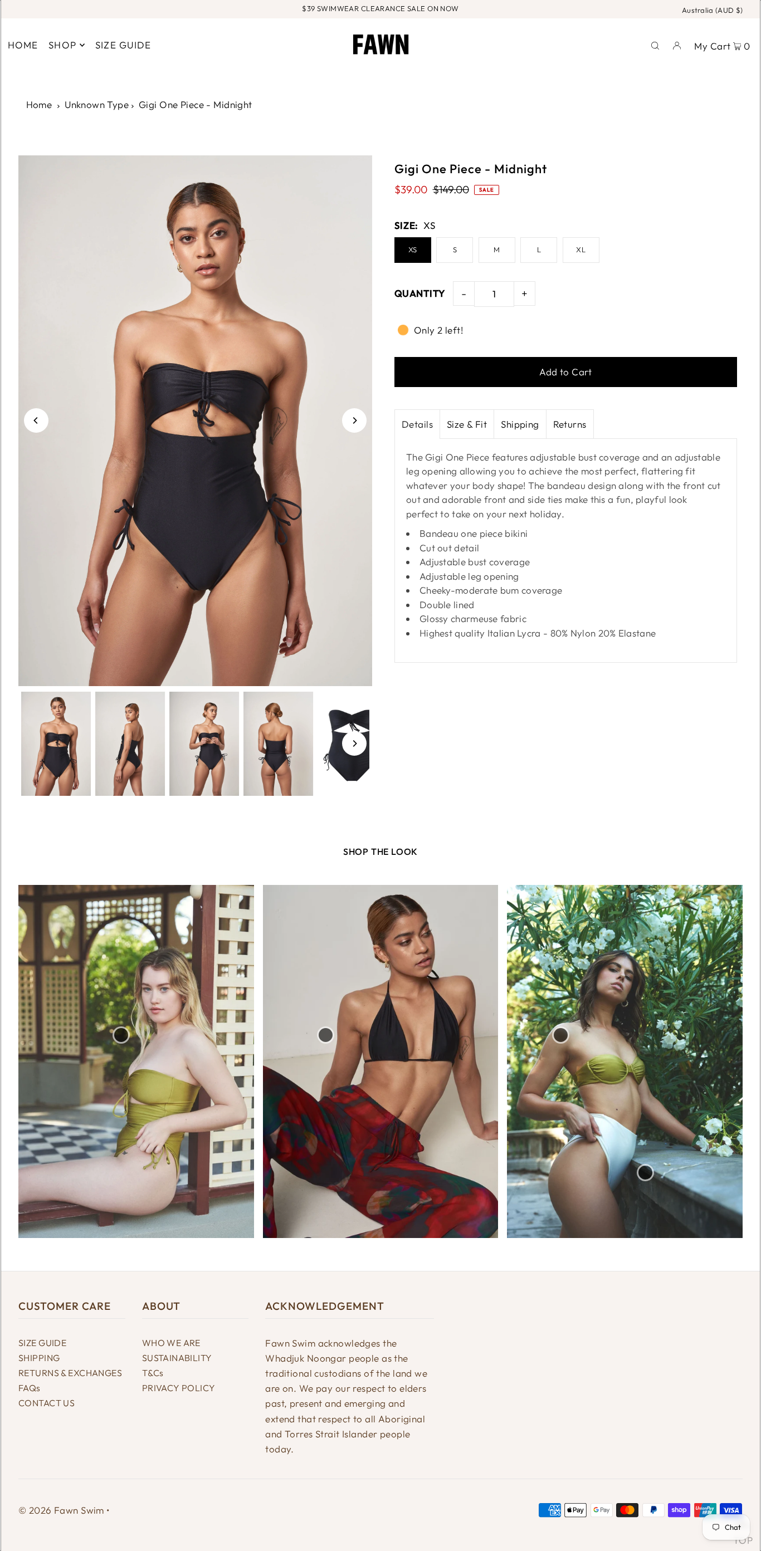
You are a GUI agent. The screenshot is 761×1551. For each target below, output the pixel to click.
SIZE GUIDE (42, 1342)
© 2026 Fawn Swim (61, 1510)
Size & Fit (467, 424)
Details (417, 424)
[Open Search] (655, 44)
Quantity (419, 293)
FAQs (29, 1387)
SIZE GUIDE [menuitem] (123, 45)
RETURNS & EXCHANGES (70, 1372)
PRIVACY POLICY (179, 1387)
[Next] (354, 420)
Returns (570, 424)
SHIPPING (39, 1357)
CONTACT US (46, 1402)
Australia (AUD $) (712, 10)
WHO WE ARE (171, 1342)
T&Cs (153, 1372)
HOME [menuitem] (23, 45)
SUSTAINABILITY (177, 1357)
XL (581, 249)
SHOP (62, 45)
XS (412, 249)
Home (39, 104)
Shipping (520, 424)
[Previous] (36, 420)
